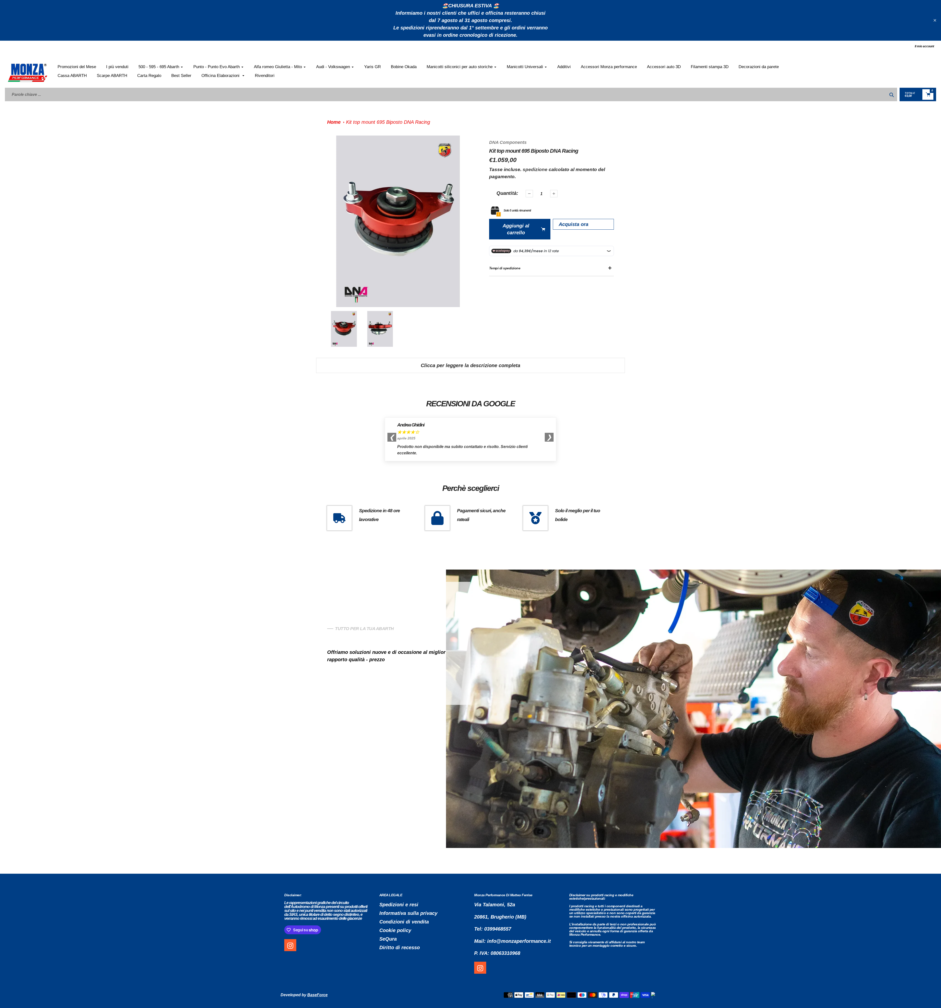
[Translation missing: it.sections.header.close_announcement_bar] (934, 20)
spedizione (536, 169)
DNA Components (508, 142)
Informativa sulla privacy (408, 913)
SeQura (388, 939)
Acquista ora (573, 224)
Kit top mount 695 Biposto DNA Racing (388, 122)
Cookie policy (395, 930)
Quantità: (507, 193)
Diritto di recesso (399, 947)
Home (334, 122)
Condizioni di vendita (404, 921)
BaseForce (317, 995)
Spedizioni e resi (398, 904)
